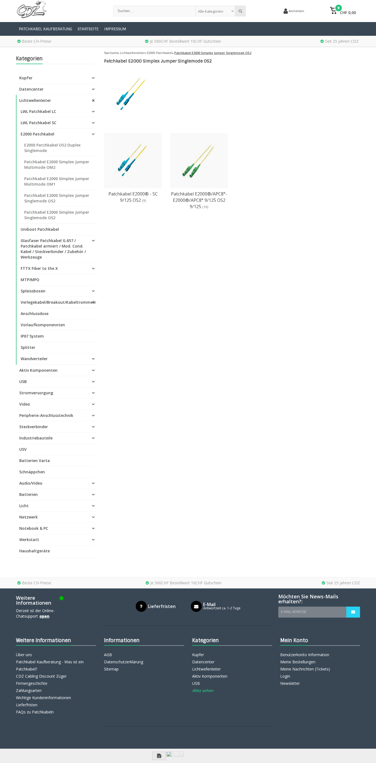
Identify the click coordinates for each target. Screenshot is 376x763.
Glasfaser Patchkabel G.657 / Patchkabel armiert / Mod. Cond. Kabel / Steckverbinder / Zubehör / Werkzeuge (53, 249)
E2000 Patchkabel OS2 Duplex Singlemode (52, 147)
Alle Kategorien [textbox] (210, 11)
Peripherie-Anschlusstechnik (46, 415)
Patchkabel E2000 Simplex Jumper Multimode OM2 (56, 164)
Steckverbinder (33, 426)
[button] (343, 11)
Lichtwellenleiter (35, 100)
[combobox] (215, 11)
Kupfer (25, 77)
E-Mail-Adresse (294, 611)
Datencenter (31, 89)
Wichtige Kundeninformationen (43, 697)
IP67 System (32, 336)
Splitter (28, 347)
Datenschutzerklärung (123, 661)
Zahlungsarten (29, 690)
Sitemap (111, 669)
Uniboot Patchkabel (40, 229)
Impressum (115, 28)
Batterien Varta (34, 460)
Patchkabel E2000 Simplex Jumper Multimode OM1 (56, 181)
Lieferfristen (26, 704)
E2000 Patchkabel (37, 134)
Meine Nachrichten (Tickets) (305, 669)
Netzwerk (28, 517)
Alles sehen (202, 690)
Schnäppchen (32, 471)
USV (23, 449)
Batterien (28, 494)
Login (285, 676)
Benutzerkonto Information (304, 654)
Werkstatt (29, 539)
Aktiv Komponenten (38, 370)
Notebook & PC (33, 528)
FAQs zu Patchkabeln (35, 712)
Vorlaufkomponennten (43, 324)
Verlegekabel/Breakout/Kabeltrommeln (58, 302)
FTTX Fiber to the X (39, 268)
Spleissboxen (33, 291)
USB (23, 381)
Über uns (24, 654)
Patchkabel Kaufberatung (45, 28)
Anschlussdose (34, 313)
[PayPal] (175, 754)
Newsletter (290, 683)
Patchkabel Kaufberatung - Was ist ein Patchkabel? (50, 665)
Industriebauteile (36, 438)
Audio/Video (30, 483)
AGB (108, 654)
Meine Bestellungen (297, 661)
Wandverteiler (34, 358)
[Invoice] (159, 756)
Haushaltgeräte (34, 550)
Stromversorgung (36, 392)
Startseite (88, 28)
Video (24, 404)
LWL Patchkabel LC (38, 111)
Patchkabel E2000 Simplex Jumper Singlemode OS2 (56, 198)
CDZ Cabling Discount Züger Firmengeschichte (41, 680)
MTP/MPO (30, 279)
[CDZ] (59, 11)
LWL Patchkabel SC (38, 122)
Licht (24, 505)
